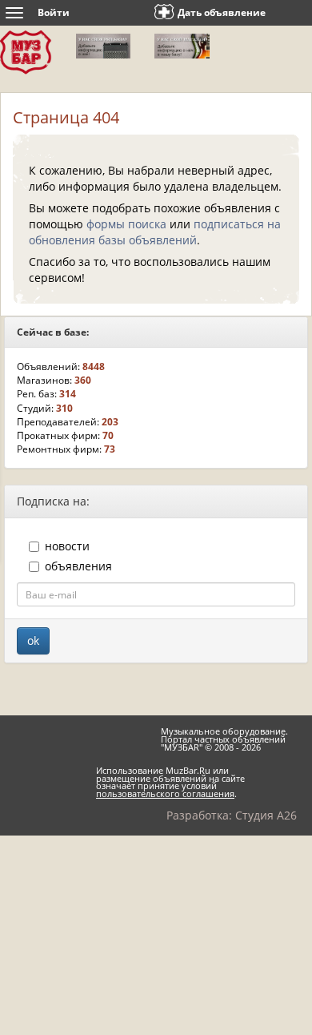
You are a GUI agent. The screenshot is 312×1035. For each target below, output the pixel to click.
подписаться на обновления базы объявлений (155, 232)
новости (67, 546)
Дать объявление (222, 12)
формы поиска (126, 224)
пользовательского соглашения (165, 793)
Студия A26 (266, 815)
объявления (78, 566)
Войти (54, 12)
